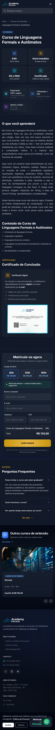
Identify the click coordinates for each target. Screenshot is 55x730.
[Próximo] (51, 601)
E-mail (7, 403)
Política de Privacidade (22, 719)
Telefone (8, 415)
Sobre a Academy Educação (18, 641)
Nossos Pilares (12, 645)
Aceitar (8, 725)
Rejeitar (21, 725)
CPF (30, 415)
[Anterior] (46, 601)
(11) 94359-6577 (13, 661)
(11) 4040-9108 (12, 665)
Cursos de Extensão (18, 21)
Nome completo (11, 392)
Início (4, 21)
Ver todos (6, 542)
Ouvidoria (10, 704)
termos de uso (41, 450)
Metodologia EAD (13, 649)
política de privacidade (27, 452)
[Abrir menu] (50, 4)
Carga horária (10, 366)
